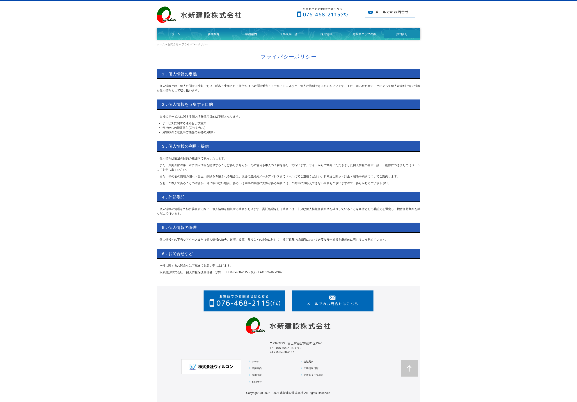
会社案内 (213, 34)
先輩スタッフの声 (364, 34)
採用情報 (326, 34)
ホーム (175, 34)
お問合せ (402, 34)
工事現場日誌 (289, 34)
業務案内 (251, 34)
